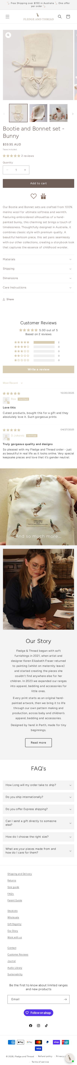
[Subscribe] (65, 999)
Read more (38, 742)
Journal (11, 961)
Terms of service (40, 1062)
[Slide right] (73, 114)
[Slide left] (4, 114)
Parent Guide (14, 900)
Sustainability (14, 974)
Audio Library (14, 967)
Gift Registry (14, 924)
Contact (11, 947)
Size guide (13, 887)
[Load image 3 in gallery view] (58, 113)
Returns (11, 880)
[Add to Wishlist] (33, 196)
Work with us (14, 937)
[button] (7, 17)
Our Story (12, 930)
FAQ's (10, 894)
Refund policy (45, 1056)
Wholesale (13, 917)
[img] (11, 393)
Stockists (12, 910)
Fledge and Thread (24, 1056)
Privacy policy (63, 1056)
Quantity (8, 162)
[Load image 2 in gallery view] (38, 113)
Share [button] (10, 299)
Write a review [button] (38, 369)
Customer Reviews (17, 954)
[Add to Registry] (43, 196)
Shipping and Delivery (19, 874)
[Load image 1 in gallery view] (18, 113)
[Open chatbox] (69, 1057)
